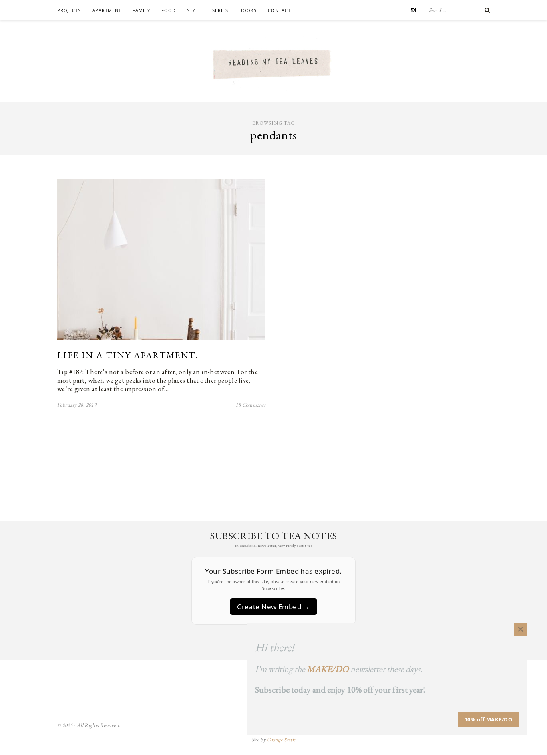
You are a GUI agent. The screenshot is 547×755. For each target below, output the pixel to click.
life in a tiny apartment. (127, 355)
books (248, 10)
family (141, 10)
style (194, 10)
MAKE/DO (328, 669)
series (220, 10)
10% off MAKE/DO (489, 719)
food (168, 10)
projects (69, 10)
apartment (106, 10)
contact (279, 10)
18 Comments (250, 404)
